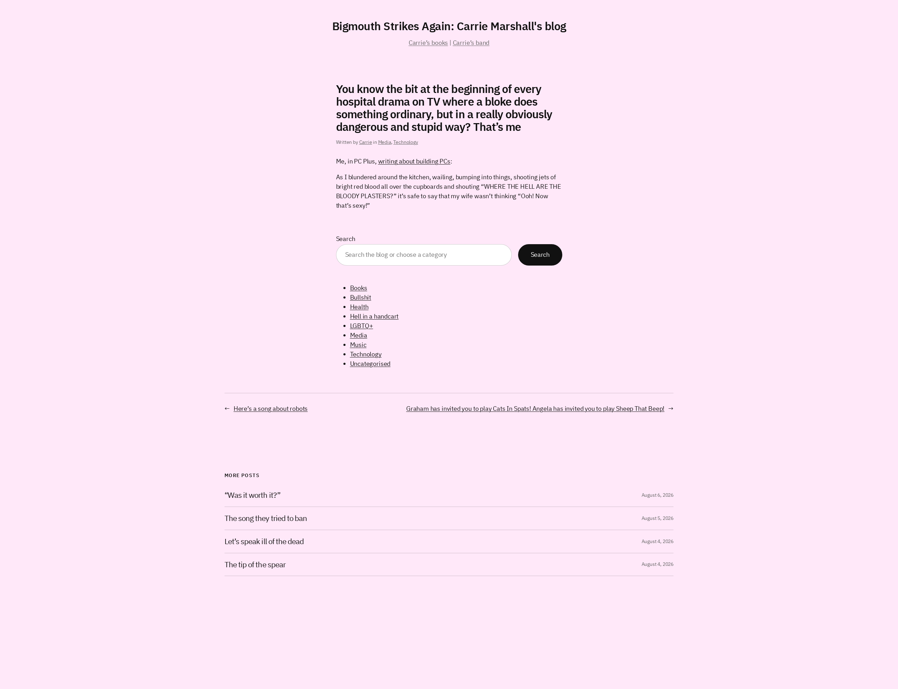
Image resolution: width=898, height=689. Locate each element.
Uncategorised (370, 364)
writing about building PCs (414, 161)
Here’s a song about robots (271, 408)
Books (358, 288)
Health (359, 307)
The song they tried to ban (265, 518)
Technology (405, 142)
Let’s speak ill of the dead (264, 541)
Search (345, 239)
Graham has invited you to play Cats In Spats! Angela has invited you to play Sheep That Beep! (535, 408)
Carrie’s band (471, 43)
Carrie (365, 142)
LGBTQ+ (361, 326)
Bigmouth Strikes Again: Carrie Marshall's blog (449, 26)
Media (384, 142)
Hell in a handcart (374, 316)
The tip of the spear (255, 564)
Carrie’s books (428, 43)
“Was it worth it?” (252, 495)
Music (358, 345)
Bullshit (360, 297)
